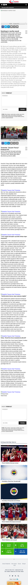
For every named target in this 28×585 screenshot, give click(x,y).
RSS (15, 565)
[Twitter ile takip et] (12, 575)
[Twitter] (5, 26)
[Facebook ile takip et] (9, 575)
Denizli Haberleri (6, 563)
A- (26, 33)
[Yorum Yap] (17, 26)
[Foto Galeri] (4, 4)
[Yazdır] (14, 26)
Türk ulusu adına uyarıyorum (8, 7)
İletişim (24, 563)
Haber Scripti (12, 579)
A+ (26, 31)
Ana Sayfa (14, 563)
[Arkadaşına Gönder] (11, 26)
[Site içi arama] (18, 575)
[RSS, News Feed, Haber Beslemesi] (15, 575)
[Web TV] (6, 4)
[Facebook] (3, 26)
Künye (19, 563)
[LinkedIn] (8, 26)
